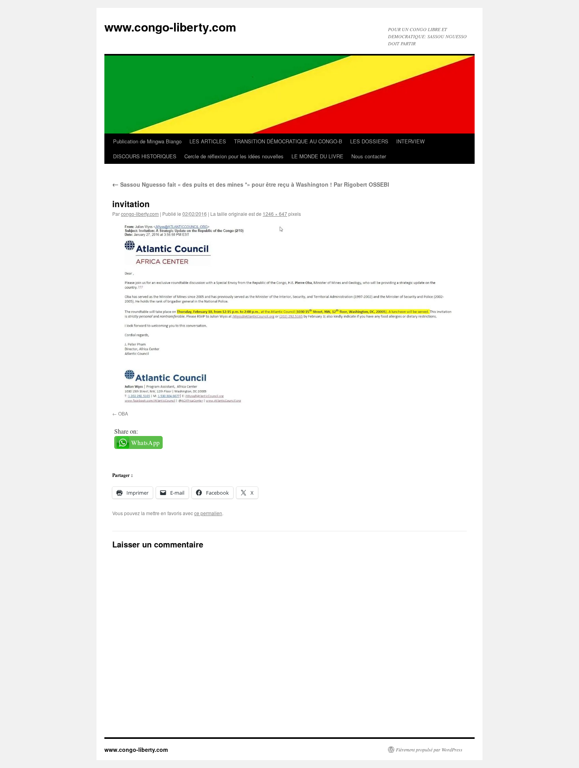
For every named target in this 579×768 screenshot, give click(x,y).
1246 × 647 (275, 213)
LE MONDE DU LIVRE (317, 156)
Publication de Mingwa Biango (147, 141)
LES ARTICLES (207, 141)
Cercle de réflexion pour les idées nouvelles (234, 156)
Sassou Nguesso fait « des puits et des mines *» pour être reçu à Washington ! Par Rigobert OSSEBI (250, 184)
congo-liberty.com (140, 213)
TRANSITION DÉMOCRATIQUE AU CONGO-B (288, 141)
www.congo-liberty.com (170, 26)
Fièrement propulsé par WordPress (429, 749)
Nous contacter (368, 156)
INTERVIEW (410, 141)
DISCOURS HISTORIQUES (144, 156)
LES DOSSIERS (369, 141)
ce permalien (208, 513)
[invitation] (289, 315)
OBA (123, 413)
